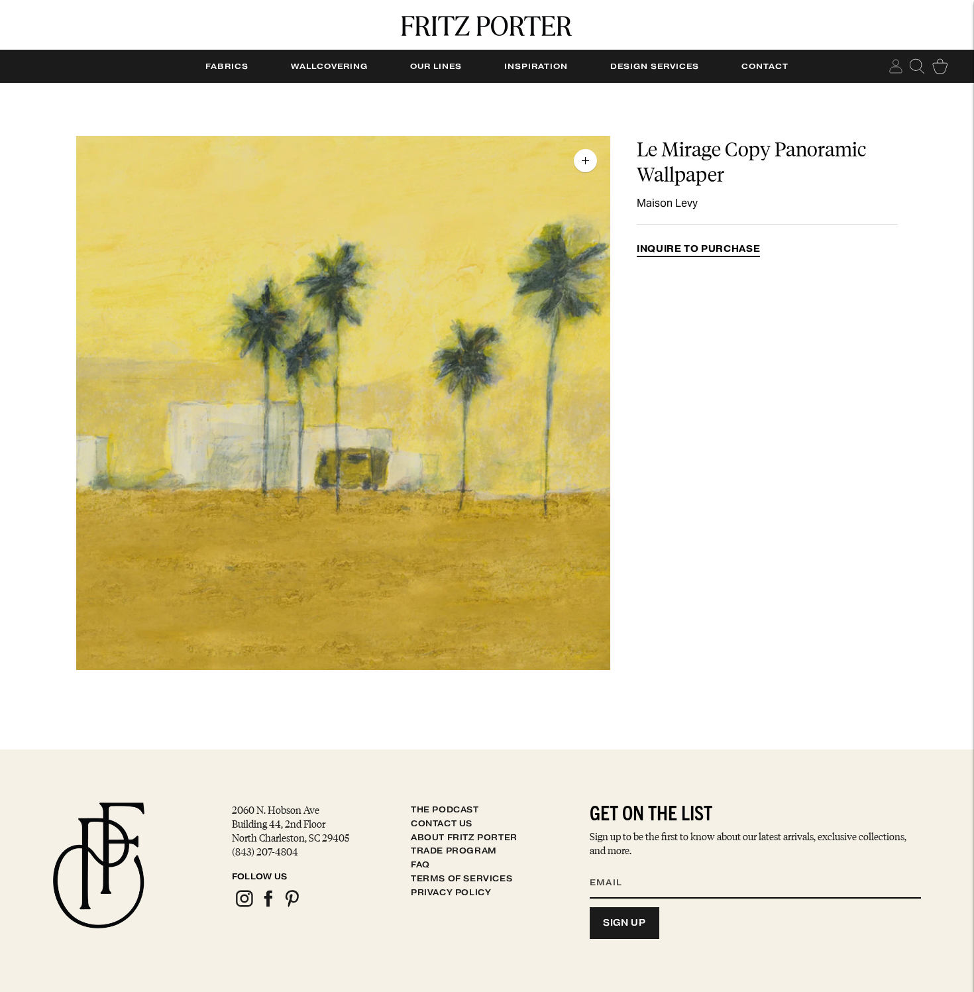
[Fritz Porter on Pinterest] (291, 905)
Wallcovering (329, 66)
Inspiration (536, 66)
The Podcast (445, 809)
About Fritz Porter (464, 837)
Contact (764, 66)
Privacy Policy (451, 892)
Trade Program (454, 850)
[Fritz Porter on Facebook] (267, 905)
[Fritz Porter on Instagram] (244, 905)
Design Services (654, 66)
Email (614, 866)
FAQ (420, 864)
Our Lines (436, 66)
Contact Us (441, 823)
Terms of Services (461, 878)
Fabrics (226, 66)
